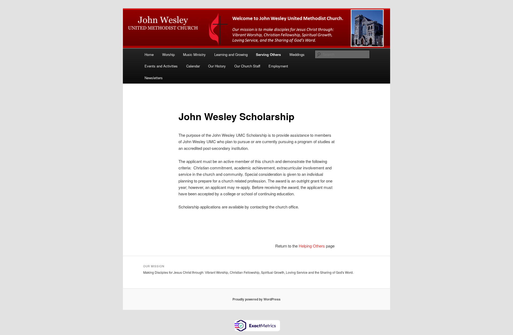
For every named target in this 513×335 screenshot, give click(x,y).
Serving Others (268, 54)
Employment (278, 65)
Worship (168, 54)
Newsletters (154, 77)
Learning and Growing (231, 54)
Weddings (297, 54)
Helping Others (312, 246)
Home (149, 54)
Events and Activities (161, 65)
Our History (217, 65)
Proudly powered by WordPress (256, 299)
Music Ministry (194, 54)
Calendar (193, 65)
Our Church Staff (247, 65)
